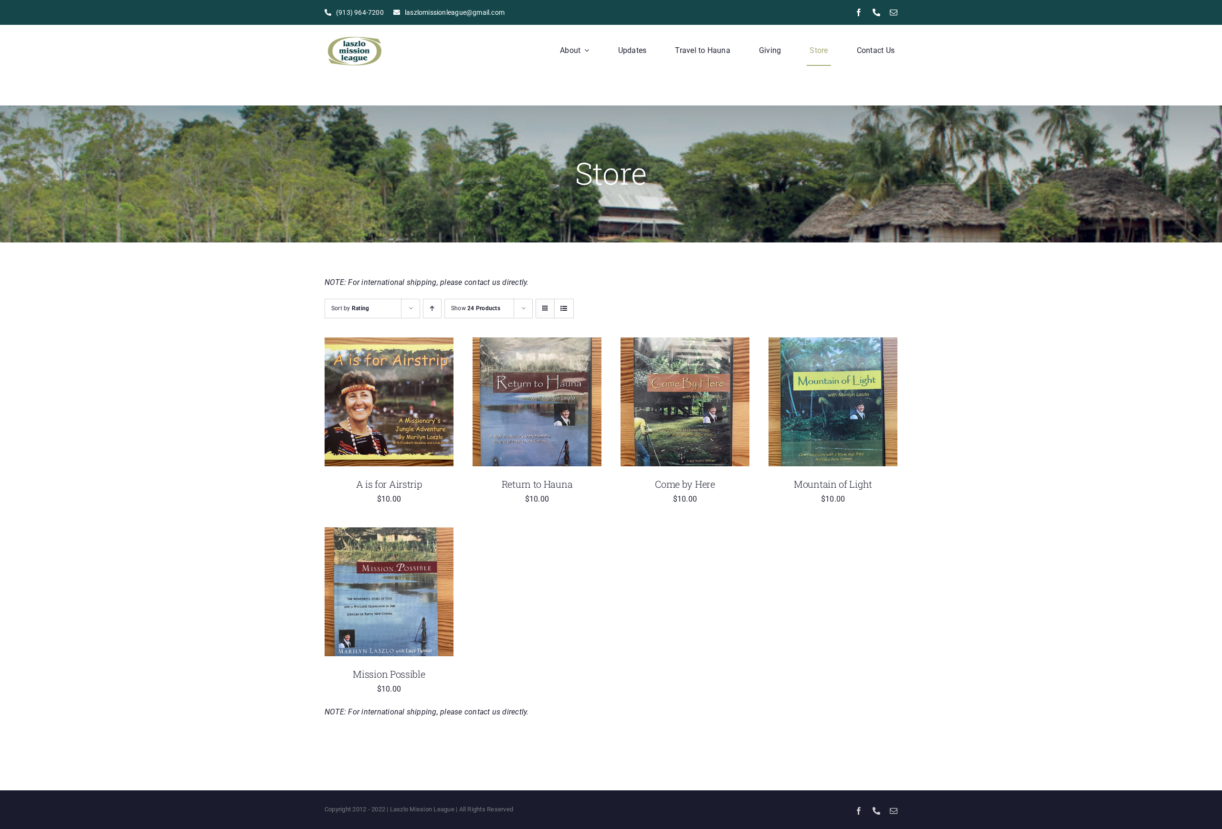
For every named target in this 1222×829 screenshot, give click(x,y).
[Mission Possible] (389, 533)
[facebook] (859, 12)
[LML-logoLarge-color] (354, 33)
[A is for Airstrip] (389, 343)
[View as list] (564, 308)
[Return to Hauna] (537, 343)
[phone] (876, 12)
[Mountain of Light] (833, 343)
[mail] (893, 12)
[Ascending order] (432, 308)
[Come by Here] (685, 343)
